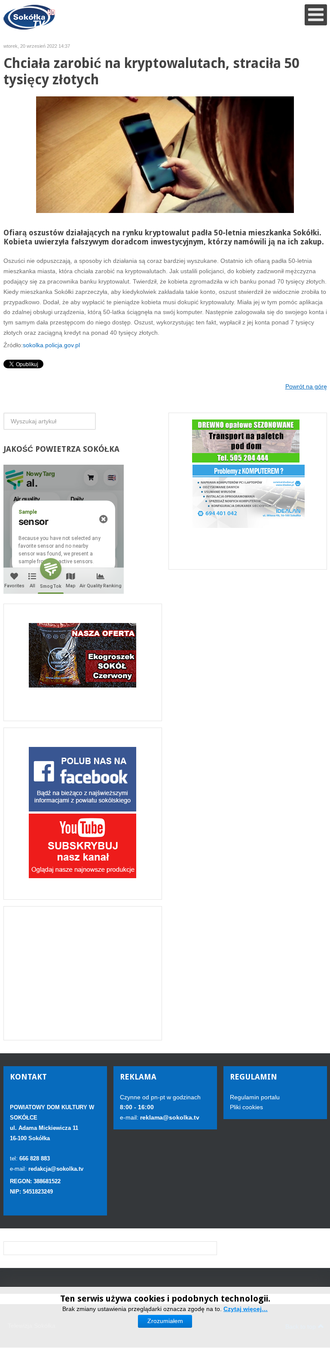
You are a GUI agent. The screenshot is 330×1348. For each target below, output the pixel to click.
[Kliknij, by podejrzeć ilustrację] (165, 154)
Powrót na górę (306, 386)
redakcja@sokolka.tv (55, 1169)
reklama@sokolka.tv (168, 1117)
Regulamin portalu (255, 1097)
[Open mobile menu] (316, 14)
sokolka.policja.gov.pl (51, 345)
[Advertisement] (82, 973)
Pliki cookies (246, 1107)
